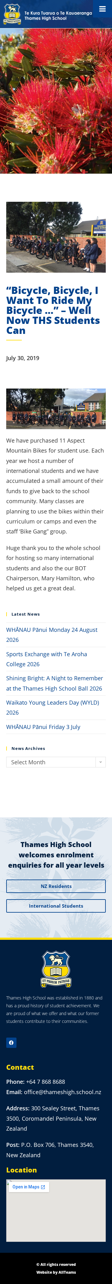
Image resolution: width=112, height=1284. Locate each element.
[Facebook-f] (11, 1043)
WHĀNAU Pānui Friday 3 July (43, 727)
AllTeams (67, 1272)
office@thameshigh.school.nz (62, 1092)
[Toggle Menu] (102, 8)
